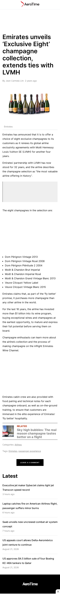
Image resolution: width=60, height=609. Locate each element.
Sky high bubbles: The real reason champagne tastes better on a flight (36, 433)
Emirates (13, 451)
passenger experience (29, 451)
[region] (30, 601)
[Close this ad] (58, 591)
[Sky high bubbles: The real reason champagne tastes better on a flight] (8, 431)
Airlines (18, 444)
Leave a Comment (30, 462)
